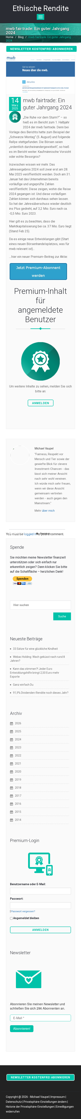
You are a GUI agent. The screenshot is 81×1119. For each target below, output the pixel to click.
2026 (18, 723)
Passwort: (16, 898)
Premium (45, 533)
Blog (21, 37)
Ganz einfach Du (23, 684)
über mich (48, 510)
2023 (18, 747)
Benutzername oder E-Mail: (28, 884)
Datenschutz (14, 1101)
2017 (18, 795)
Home (9, 37)
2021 (18, 763)
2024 (18, 739)
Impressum (58, 1096)
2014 (18, 819)
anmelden (40, 403)
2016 (18, 803)
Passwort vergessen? (23, 911)
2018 (18, 787)
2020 (18, 771)
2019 (18, 779)
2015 (18, 811)
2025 (18, 731)
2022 (18, 755)
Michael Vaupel (21, 533)
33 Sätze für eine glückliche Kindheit (35, 648)
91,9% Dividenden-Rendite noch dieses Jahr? (40, 692)
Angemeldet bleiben (26, 918)
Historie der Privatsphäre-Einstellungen (30, 1106)
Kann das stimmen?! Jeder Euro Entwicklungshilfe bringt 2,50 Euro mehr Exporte (34, 672)
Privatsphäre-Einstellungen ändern (45, 1101)
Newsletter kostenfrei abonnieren (41, 49)
